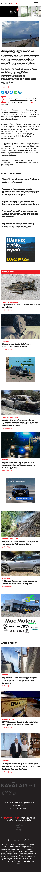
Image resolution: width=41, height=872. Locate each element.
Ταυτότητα (18, 830)
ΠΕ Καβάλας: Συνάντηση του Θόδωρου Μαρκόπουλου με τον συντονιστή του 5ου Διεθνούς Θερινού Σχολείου (21, 766)
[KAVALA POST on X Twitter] (6, 793)
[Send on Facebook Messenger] (11, 92)
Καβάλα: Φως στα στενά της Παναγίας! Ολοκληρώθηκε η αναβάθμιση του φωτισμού (19, 680)
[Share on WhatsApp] (15, 92)
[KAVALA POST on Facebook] (2, 793)
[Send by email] (20, 92)
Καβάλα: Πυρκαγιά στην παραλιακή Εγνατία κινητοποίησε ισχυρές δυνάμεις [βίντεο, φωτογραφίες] (20, 422)
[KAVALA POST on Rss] (14, 793)
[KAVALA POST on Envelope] (10, 793)
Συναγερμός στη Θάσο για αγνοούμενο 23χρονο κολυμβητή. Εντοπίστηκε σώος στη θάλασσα (20, 214)
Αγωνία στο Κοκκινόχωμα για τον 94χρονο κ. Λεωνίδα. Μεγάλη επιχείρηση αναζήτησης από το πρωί (20, 192)
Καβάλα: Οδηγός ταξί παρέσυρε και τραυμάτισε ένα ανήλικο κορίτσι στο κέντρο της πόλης (18, 465)
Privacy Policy (18, 825)
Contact (18, 827)
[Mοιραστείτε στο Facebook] (7, 92)
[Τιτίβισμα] (2, 92)
